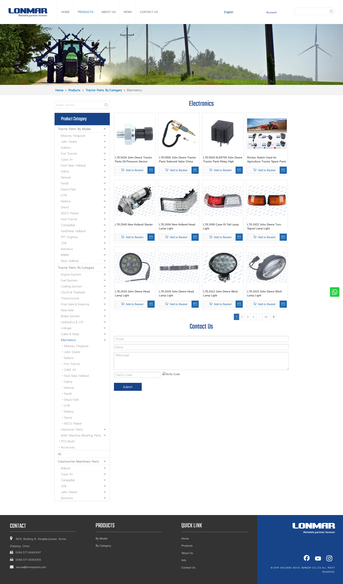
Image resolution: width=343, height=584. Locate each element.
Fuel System (69, 280)
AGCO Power (70, 213)
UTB (64, 195)
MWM (65, 255)
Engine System (71, 274)
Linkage (66, 328)
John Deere (69, 141)
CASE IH (70, 370)
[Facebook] (306, 559)
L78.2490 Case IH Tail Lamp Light (221, 226)
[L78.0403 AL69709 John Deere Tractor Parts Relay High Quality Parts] (223, 133)
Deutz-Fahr (68, 189)
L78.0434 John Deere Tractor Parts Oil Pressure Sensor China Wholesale (133, 159)
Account (271, 12)
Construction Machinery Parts (78, 461)
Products (187, 545)
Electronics (68, 340)
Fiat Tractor (69, 153)
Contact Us (188, 567)
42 (59, 454)
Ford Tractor (69, 219)
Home (185, 538)
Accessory (68, 447)
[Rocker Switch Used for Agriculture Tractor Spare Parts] (267, 133)
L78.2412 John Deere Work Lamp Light (220, 293)
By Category (103, 545)
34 (266, 316)
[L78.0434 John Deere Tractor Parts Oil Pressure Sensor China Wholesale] (135, 133)
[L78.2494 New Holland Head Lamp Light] (179, 200)
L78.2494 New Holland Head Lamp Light (177, 226)
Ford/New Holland (73, 231)
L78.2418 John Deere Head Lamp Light (176, 293)
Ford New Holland (73, 165)
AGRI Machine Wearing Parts (81, 435)
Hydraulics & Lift (72, 322)
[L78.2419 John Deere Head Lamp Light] (135, 267)
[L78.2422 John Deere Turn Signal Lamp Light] (267, 200)
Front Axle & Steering (75, 304)
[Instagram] (329, 559)
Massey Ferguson (73, 135)
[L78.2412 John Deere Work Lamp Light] (223, 267)
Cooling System (71, 286)
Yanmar (66, 177)
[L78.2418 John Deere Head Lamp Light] (179, 267)
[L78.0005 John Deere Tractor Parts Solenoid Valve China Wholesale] (179, 133)
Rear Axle (67, 310)
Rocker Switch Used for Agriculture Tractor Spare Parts (266, 159)
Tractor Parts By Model (74, 129)
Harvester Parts (72, 429)
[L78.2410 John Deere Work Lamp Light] (267, 267)
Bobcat (65, 468)
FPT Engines (69, 237)
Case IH (66, 159)
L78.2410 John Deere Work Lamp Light (264, 293)
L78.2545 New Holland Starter (134, 224)
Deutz (65, 207)
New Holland (69, 261)
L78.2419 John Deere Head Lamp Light (132, 293)
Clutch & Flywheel (73, 292)
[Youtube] (318, 559)
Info (183, 560)
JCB (63, 243)
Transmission (70, 298)
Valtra (65, 171)
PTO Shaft (68, 441)
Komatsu (67, 249)
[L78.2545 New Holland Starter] (135, 200)
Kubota (65, 147)
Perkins (66, 201)
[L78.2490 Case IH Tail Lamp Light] (223, 200)
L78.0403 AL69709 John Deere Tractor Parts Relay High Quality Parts (222, 159)
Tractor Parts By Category (76, 267)
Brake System (70, 316)
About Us (187, 553)
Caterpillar (68, 225)
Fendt (65, 183)
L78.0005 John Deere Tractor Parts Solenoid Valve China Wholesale (177, 159)
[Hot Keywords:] (331, 11)
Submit (128, 387)
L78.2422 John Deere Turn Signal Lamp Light (264, 226)
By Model (101, 538)
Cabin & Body (70, 334)
